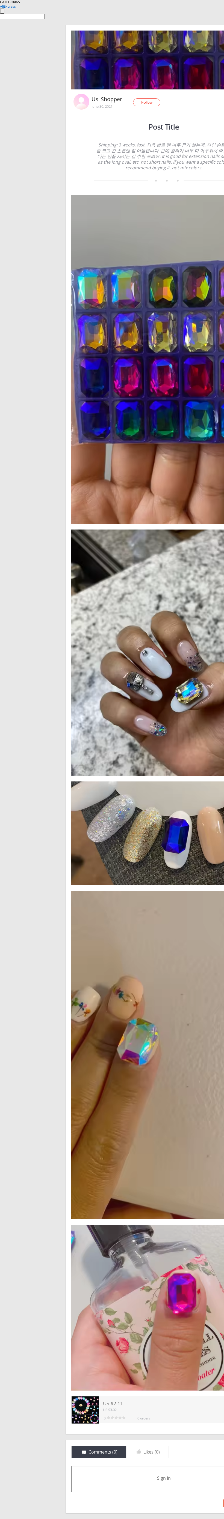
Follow (146, 102)
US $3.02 (110, 1409)
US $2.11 (113, 1403)
